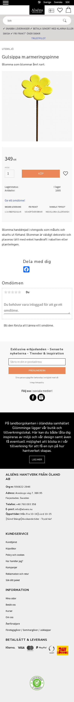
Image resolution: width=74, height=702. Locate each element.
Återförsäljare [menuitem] (13, 623)
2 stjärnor (9, 292)
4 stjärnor (16, 292)
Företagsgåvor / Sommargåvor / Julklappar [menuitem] (28, 630)
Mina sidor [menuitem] (11, 598)
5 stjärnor (19, 292)
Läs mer (37, 459)
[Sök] (64, 20)
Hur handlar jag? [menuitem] (14, 561)
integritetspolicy (37, 382)
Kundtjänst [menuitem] (11, 542)
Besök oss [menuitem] (11, 604)
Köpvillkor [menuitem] (11, 548)
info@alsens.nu (23, 509)
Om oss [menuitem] (9, 617)
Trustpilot (38, 38)
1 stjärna (5, 292)
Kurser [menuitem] (9, 611)
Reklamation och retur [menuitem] (17, 573)
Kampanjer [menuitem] (11, 567)
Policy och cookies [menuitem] (15, 554)
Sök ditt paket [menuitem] (13, 580)
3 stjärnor (12, 292)
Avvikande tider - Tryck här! (37, 519)
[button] (3, 4)
